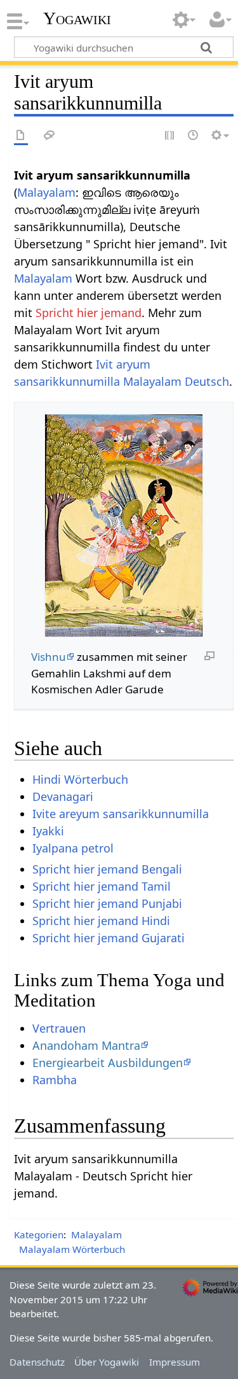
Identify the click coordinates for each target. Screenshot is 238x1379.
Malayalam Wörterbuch (72, 1249)
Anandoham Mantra (86, 1045)
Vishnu (48, 656)
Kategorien (38, 1234)
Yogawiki (77, 18)
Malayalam (46, 192)
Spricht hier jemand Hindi (101, 920)
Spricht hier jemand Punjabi (107, 903)
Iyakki (48, 830)
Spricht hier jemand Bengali (107, 869)
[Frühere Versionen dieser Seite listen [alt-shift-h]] (194, 136)
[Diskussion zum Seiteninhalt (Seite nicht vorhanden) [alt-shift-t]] (49, 136)
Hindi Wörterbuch (80, 779)
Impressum (174, 1361)
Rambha (54, 1079)
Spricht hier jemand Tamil (101, 886)
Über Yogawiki (106, 1361)
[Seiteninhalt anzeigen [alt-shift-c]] (21, 136)
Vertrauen (59, 1028)
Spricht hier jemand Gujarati (108, 937)
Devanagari (62, 796)
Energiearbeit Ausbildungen (107, 1062)
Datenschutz (37, 1361)
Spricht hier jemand (89, 312)
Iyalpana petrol (73, 848)
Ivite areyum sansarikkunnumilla (120, 813)
